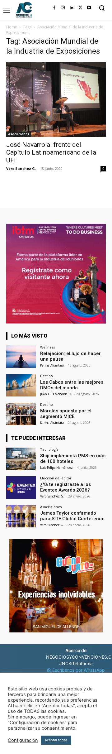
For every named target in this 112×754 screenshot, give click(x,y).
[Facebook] (54, 7)
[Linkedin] (71, 7)
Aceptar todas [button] (56, 740)
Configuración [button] (23, 740)
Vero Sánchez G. (21, 168)
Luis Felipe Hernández (56, 467)
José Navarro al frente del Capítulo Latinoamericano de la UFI (51, 152)
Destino (46, 375)
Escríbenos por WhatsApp (78, 670)
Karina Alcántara (52, 365)
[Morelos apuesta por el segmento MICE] (21, 414)
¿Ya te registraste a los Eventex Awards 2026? (65, 487)
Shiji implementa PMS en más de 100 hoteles (72, 458)
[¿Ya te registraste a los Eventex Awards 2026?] (21, 487)
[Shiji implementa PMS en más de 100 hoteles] (21, 459)
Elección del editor (56, 478)
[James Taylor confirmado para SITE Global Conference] (21, 516)
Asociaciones (18, 134)
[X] (80, 7)
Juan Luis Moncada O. (56, 394)
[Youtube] (89, 7)
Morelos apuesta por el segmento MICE (65, 413)
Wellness (47, 347)
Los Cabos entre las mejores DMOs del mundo (71, 385)
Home (11, 27)
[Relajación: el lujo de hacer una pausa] (21, 356)
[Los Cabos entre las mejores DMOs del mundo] (21, 385)
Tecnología (49, 449)
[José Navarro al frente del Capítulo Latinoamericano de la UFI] (56, 99)
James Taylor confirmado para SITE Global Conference (72, 515)
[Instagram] (62, 7)
